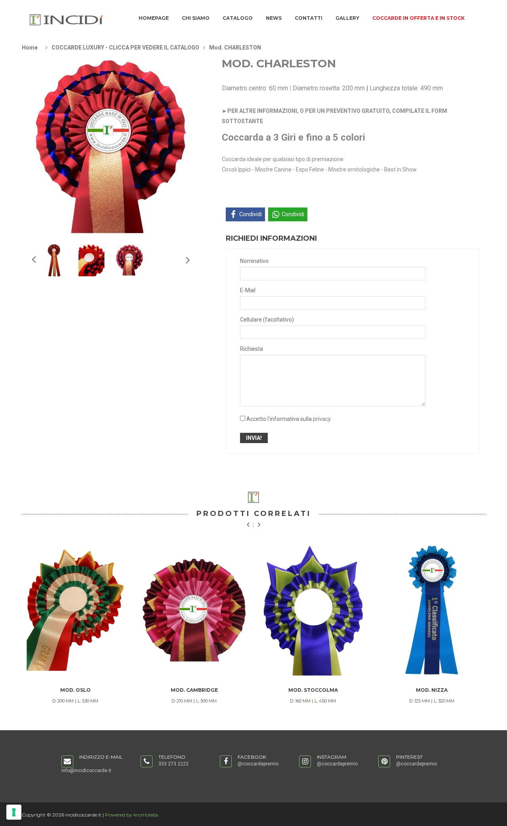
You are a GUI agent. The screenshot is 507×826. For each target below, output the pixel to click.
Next (33, 259)
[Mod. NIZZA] (431, 610)
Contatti (308, 18)
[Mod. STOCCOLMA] (312, 610)
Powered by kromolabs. (132, 815)
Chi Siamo (196, 18)
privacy (322, 419)
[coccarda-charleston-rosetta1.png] (129, 260)
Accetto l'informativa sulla (288, 419)
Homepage (154, 18)
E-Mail (247, 290)
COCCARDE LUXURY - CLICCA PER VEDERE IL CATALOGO (125, 47)
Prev (187, 259)
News (274, 18)
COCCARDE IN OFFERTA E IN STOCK (418, 18)
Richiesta (251, 349)
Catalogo (238, 18)
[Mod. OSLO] (75, 610)
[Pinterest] (384, 762)
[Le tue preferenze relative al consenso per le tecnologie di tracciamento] (13, 812)
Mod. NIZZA (432, 690)
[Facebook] (226, 762)
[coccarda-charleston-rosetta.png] (92, 260)
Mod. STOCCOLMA (313, 690)
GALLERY (347, 18)
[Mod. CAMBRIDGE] (194, 610)
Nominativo (254, 261)
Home (30, 47)
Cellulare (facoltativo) (267, 319)
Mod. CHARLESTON (235, 47)
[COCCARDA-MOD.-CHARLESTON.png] (54, 260)
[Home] (66, 19)
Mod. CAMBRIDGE (194, 690)
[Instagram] (305, 762)
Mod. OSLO (75, 690)
